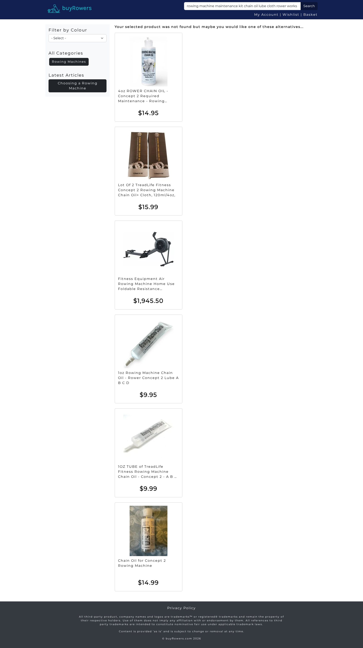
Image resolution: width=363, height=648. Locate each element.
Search (309, 6)
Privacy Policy (181, 608)
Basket (310, 15)
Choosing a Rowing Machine (77, 85)
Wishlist (291, 15)
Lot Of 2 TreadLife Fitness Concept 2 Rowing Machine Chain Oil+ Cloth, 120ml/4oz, (146, 190)
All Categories (66, 53)
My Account (266, 15)
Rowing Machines (69, 62)
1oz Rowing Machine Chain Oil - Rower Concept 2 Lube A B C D (148, 378)
